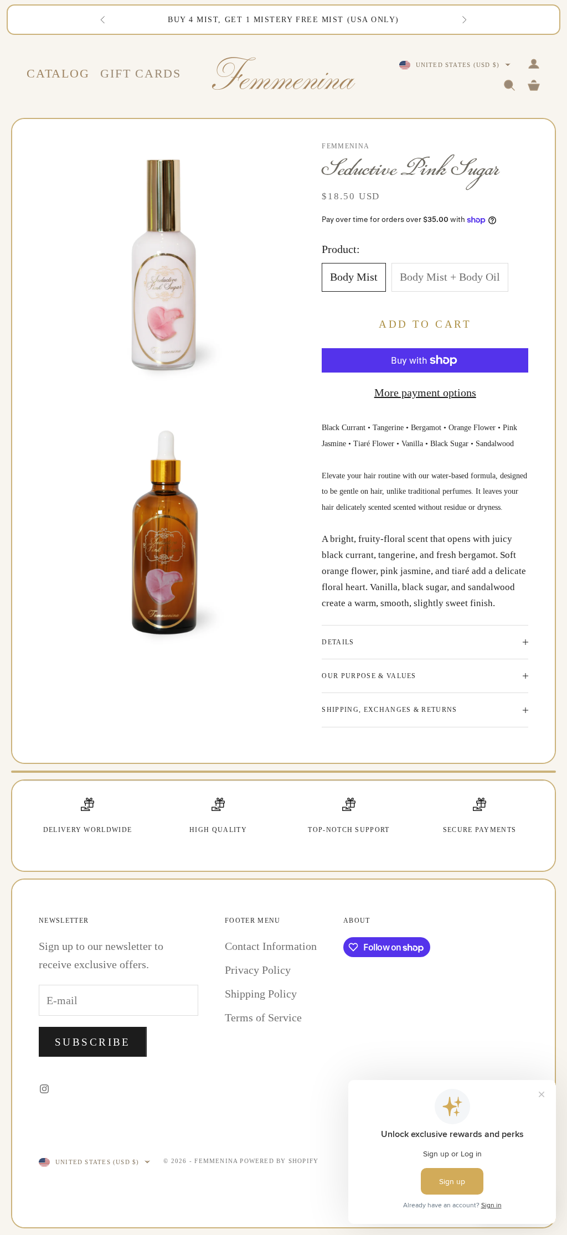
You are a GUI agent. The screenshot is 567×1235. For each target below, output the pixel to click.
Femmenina (345, 146)
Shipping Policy (261, 994)
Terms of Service (263, 1017)
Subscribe (93, 1042)
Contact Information (271, 946)
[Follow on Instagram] (44, 1088)
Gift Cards (140, 73)
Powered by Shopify (279, 1161)
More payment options (425, 392)
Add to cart (425, 324)
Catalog (58, 73)
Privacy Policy (258, 970)
